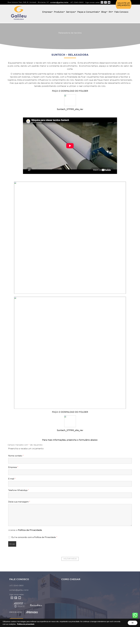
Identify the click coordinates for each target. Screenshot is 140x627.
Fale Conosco (121, 12)
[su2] (70, 237)
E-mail (12, 479)
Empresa (13, 467)
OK (133, 623)
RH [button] (110, 12)
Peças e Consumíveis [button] (88, 12)
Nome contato (16, 456)
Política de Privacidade (29, 530)
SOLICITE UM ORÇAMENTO (123, 4)
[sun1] (70, 352)
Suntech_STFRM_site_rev (70, 109)
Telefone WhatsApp (18, 490)
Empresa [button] (46, 12)
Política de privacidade (25, 624)
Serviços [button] (70, 12)
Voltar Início (70, 559)
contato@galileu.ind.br (59, 2)
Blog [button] (103, 12)
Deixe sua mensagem (19, 502)
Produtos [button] (58, 12)
